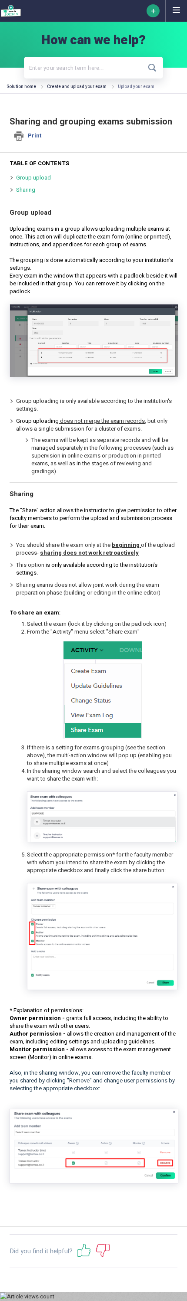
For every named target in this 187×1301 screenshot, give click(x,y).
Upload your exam (136, 87)
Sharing (25, 190)
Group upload (33, 177)
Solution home (22, 87)
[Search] (152, 68)
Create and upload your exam (77, 87)
